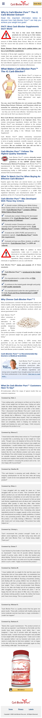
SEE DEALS (21, 689)
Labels (31, 709)
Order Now (37, 3)
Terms (11, 709)
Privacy (20, 709)
